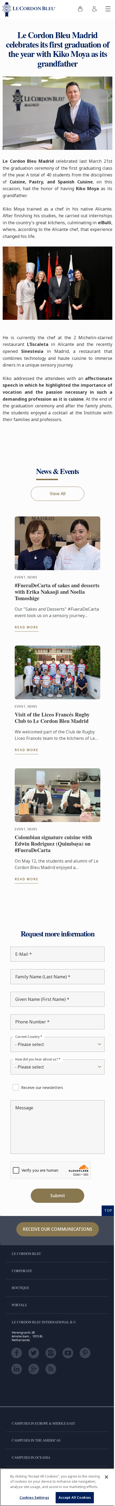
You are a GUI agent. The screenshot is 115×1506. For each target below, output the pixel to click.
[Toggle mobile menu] (104, 9)
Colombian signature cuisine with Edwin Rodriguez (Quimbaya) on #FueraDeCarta (53, 838)
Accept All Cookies (72, 1497)
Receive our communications (55, 1224)
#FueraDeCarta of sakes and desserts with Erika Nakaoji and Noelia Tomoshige (51, 586)
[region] (55, 1484)
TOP (104, 1205)
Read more (26, 622)
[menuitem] (76, 9)
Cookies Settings (32, 1497)
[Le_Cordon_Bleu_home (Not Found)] (30, 9)
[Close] (102, 1472)
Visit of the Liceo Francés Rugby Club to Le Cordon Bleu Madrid (51, 712)
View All (55, 488)
